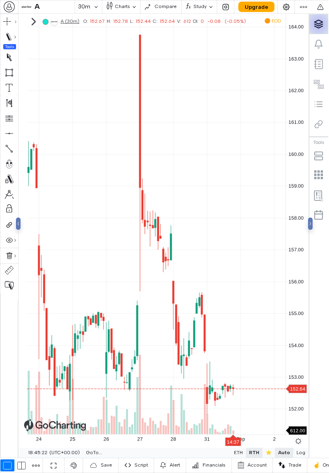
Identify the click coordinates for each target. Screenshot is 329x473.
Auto (284, 452)
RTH (254, 452)
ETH (238, 452)
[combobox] (9, 6)
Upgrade (256, 7)
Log (301, 452)
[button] (46, 6)
